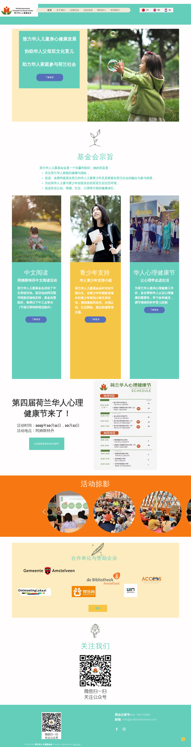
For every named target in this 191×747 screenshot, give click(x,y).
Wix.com (76, 744)
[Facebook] (117, 729)
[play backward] (44, 511)
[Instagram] (124, 729)
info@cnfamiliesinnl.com (140, 719)
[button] (68, 512)
